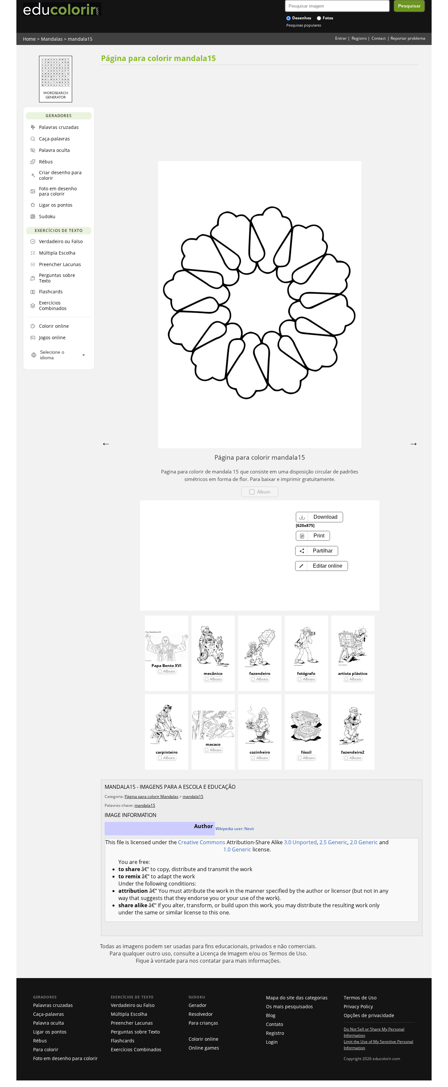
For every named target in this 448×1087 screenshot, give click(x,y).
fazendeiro (259, 673)
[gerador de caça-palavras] (55, 100)
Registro (359, 38)
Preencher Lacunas (132, 1023)
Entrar (341, 38)
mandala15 (80, 39)
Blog (270, 1015)
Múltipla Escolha (129, 1014)
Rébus (40, 1040)
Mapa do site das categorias (297, 997)
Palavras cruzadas (53, 1005)
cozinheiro (260, 752)
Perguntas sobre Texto (135, 1032)
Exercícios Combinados (136, 1049)
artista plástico (352, 673)
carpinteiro (166, 752)
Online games (204, 1048)
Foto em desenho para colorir (65, 1058)
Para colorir (45, 1049)
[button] (321, 566)
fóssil (306, 752)
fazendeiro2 (352, 752)
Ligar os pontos (50, 1032)
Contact (379, 38)
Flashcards (122, 1040)
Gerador (198, 1005)
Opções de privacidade (369, 1015)
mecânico (213, 673)
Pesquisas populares (303, 25)
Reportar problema (408, 38)
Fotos (327, 18)
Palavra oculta (48, 1023)
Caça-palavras (48, 1014)
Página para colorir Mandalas (151, 796)
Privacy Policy (358, 1006)
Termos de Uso (360, 997)
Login (272, 1042)
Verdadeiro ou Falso (132, 1005)
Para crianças (203, 1023)
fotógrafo (306, 673)
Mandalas (52, 39)
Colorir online (203, 1039)
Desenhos (301, 18)
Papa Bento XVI (166, 665)
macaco (213, 744)
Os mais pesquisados (289, 1006)
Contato (274, 1024)
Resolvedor (201, 1014)
